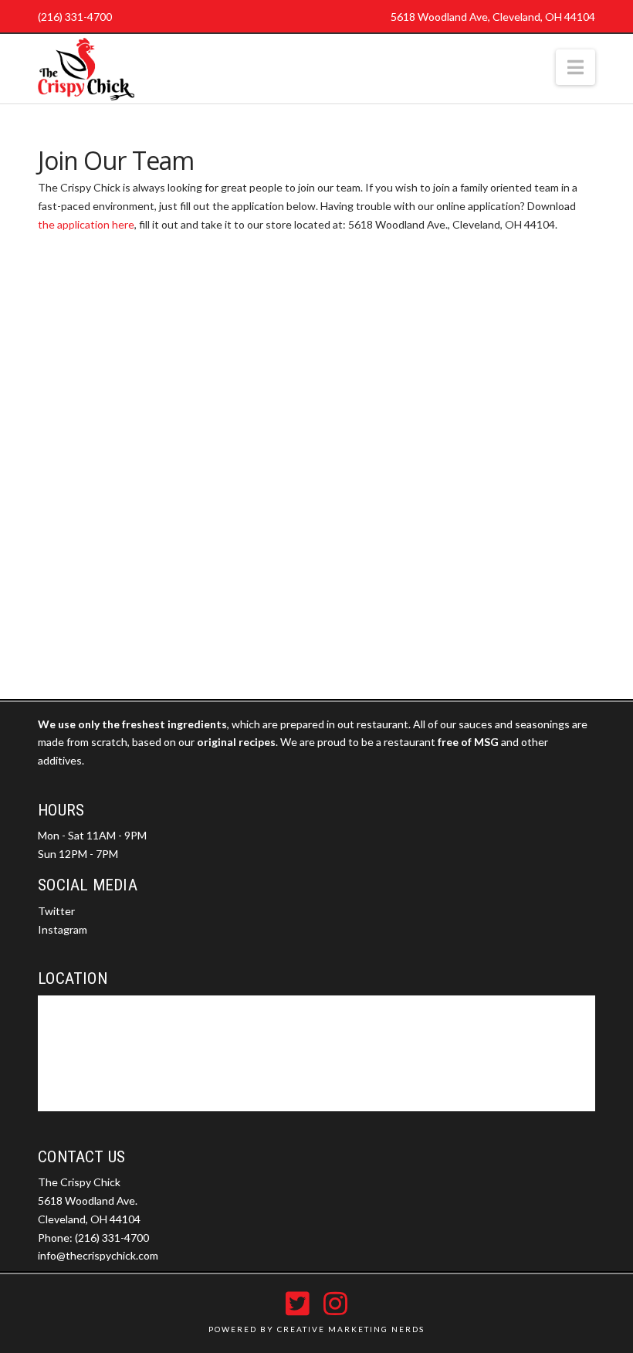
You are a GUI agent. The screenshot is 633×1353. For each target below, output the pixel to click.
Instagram (62, 929)
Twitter (56, 910)
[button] (575, 67)
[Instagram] (335, 1303)
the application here (86, 224)
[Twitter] (298, 1303)
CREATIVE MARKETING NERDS (351, 1329)
